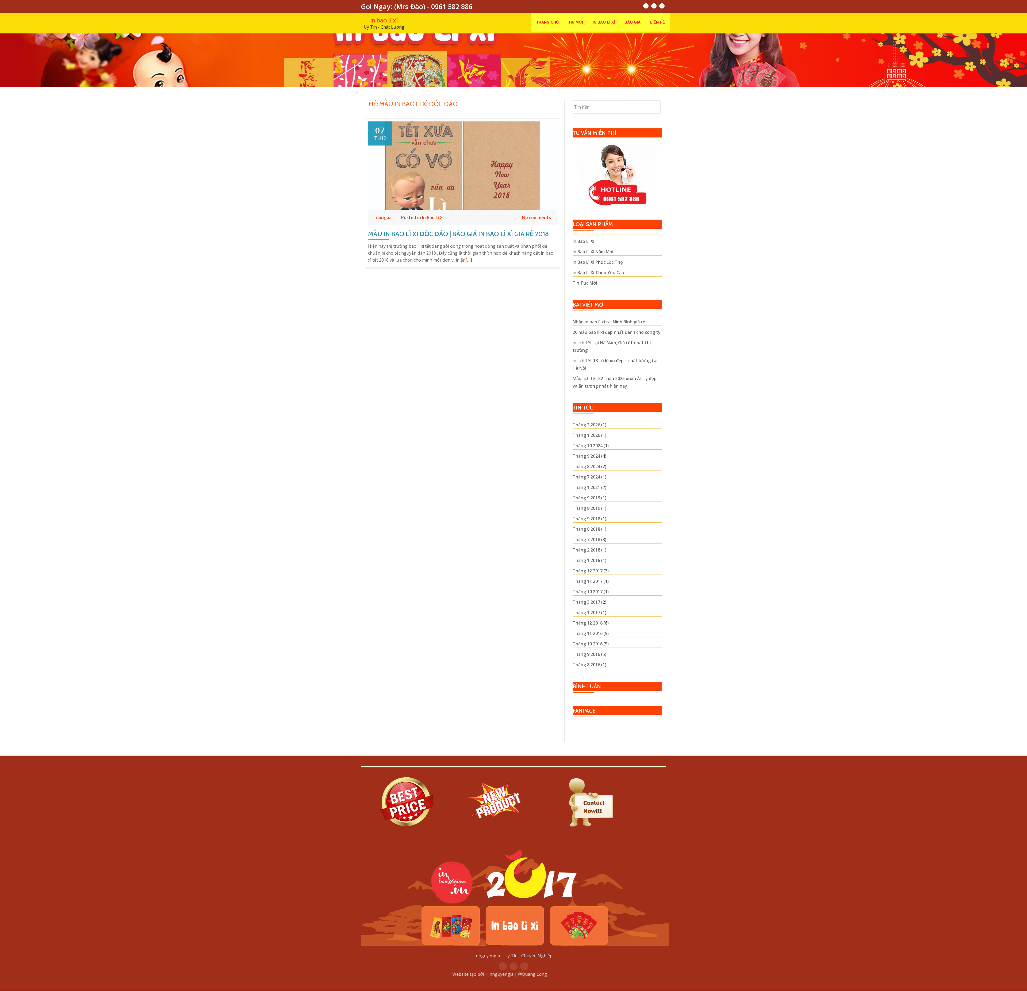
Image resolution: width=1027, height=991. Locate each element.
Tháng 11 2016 (588, 633)
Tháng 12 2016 (588, 623)
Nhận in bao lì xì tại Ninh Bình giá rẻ (609, 322)
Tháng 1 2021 (586, 487)
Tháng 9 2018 (586, 519)
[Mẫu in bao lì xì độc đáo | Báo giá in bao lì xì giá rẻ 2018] (462, 165)
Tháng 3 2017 (586, 602)
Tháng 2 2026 (586, 425)
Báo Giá (632, 22)
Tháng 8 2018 (586, 529)
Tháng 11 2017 (588, 581)
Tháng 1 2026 (586, 435)
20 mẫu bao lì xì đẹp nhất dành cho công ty (617, 332)
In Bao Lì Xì (604, 22)
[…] (469, 260)
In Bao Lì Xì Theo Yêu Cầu (598, 273)
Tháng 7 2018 (586, 539)
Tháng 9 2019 (586, 498)
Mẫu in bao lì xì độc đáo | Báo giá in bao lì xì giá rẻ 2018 (458, 234)
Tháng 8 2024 (586, 466)
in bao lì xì (384, 20)
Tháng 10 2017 (588, 592)
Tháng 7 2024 (586, 477)
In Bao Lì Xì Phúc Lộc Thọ (598, 262)
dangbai (385, 217)
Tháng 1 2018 (586, 560)
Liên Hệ (657, 22)
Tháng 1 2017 (586, 612)
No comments (536, 217)
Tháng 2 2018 (586, 550)
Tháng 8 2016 (586, 665)
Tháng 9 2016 (586, 654)
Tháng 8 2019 (586, 508)
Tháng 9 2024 (586, 456)
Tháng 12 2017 (588, 571)
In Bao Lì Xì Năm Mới (593, 252)
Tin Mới (575, 22)
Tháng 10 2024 (588, 446)
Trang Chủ (547, 22)
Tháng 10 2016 (588, 644)
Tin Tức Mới (585, 283)
